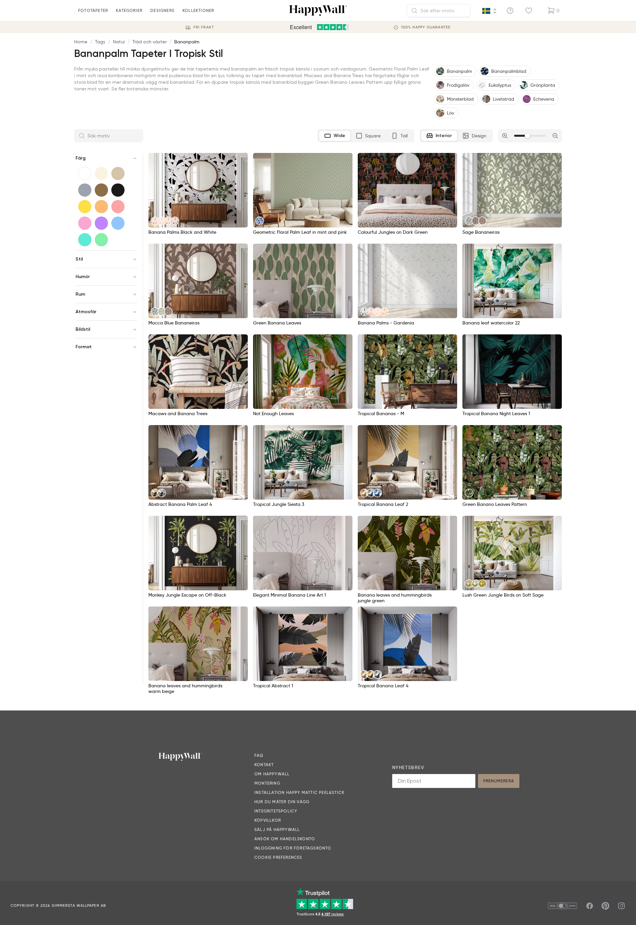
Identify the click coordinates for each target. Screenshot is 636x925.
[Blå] (118, 223)
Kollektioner (198, 10)
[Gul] (84, 206)
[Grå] (84, 190)
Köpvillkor (267, 820)
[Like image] (240, 160)
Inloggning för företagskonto (293, 848)
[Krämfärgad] (101, 173)
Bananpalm (186, 42)
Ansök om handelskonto (284, 838)
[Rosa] (84, 223)
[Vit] (84, 173)
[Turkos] (84, 239)
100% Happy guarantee (425, 27)
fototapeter (93, 10)
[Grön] (101, 239)
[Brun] (101, 190)
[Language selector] (489, 11)
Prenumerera (498, 780)
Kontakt (264, 764)
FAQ (259, 755)
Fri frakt (203, 27)
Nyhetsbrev (408, 767)
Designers (162, 10)
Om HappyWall (272, 773)
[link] (155, 221)
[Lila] (101, 223)
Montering (267, 783)
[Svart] (118, 190)
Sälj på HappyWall (277, 829)
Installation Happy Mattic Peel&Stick (299, 792)
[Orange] (101, 206)
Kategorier (129, 10)
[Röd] (118, 206)
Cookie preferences (278, 857)
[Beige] (118, 173)
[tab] (334, 135)
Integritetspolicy (275, 810)
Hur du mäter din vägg (281, 801)
